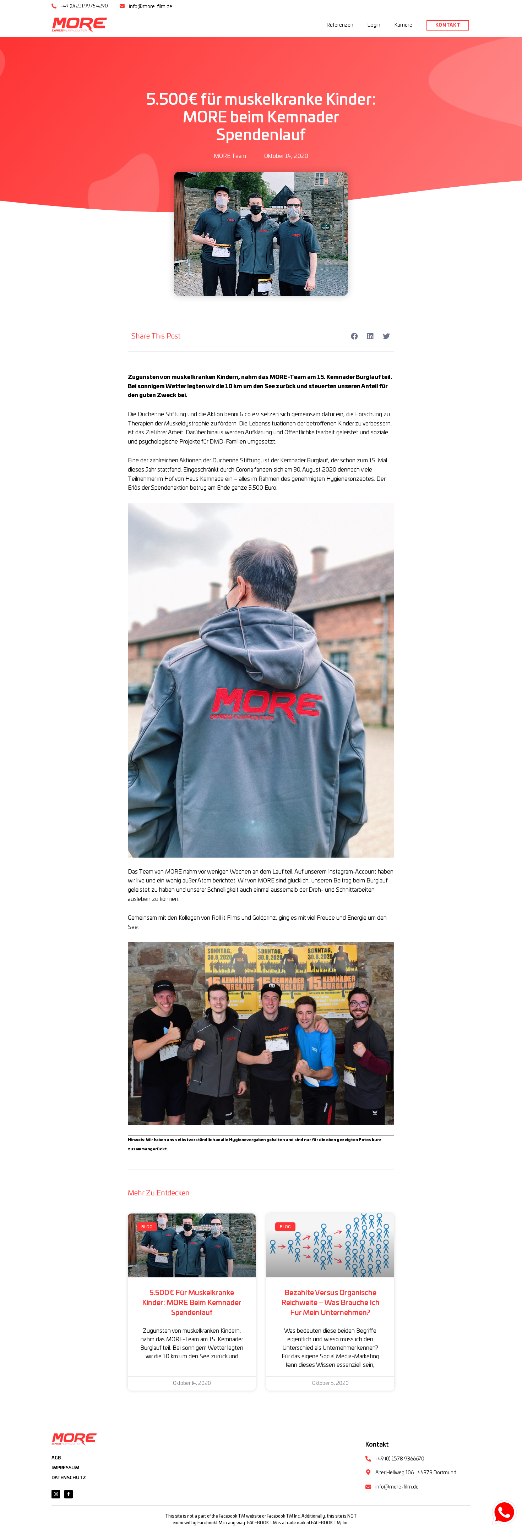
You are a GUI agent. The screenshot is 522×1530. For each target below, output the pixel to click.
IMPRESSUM (65, 1468)
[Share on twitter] (386, 336)
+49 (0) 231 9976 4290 (84, 6)
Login (374, 25)
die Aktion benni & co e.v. (230, 414)
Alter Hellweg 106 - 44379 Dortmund (415, 1472)
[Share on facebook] (354, 336)
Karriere (403, 25)
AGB (56, 1458)
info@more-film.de (150, 6)
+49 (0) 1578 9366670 (399, 1459)
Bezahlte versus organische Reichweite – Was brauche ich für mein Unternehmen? (330, 1302)
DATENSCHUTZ (68, 1478)
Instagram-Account (353, 872)
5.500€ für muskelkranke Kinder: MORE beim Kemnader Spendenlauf (191, 1302)
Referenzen (340, 25)
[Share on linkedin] (370, 336)
